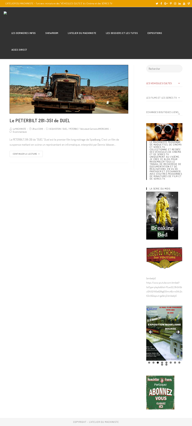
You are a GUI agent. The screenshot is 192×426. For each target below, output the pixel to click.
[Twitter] (157, 3)
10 (166, 365)
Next (178, 332)
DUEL (65, 128)
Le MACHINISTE (19, 128)
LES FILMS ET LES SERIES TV (161, 97)
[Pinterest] (171, 3)
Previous (151, 332)
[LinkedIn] (179, 3)
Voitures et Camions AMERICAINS (94, 128)
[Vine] (188, 3)
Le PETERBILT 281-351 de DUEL (40, 120)
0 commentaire (20, 131)
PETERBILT (73, 128)
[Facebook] (161, 3)
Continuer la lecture (25, 154)
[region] (164, 333)
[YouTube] (184, 3)
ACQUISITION (55, 128)
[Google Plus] (166, 3)
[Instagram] (175, 3)
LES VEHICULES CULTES (159, 83)
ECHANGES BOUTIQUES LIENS (162, 112)
